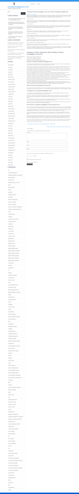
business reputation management (15, 206)
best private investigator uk (43, 119)
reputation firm (11, 411)
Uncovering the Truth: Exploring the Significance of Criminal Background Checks (15, 28)
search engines (11, 431)
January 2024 (11, 140)
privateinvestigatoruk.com (18, 7)
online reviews (41, 120)
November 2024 (11, 116)
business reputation (12, 204)
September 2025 (11, 91)
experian (10, 272)
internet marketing (12, 314)
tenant (9, 480)
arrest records (11, 180)
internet (9, 309)
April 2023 (10, 162)
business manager (12, 201)
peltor (9, 382)
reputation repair (11, 421)
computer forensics (12, 221)
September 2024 (11, 120)
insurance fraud (11, 306)
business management (13, 199)
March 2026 (10, 77)
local (9, 321)
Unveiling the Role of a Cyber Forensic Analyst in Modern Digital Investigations (16, 58)
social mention (11, 472)
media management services (14, 345)
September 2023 (11, 150)
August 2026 (10, 64)
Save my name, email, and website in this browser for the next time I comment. (40, 153)
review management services (14, 423)
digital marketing (11, 245)
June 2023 (10, 157)
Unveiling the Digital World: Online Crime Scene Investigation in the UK (16, 19)
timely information (63, 120)
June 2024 (10, 128)
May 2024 (10, 130)
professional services (12, 399)
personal (10, 384)
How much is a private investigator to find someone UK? (36, 60)
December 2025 (11, 84)
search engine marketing (13, 428)
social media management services (15, 460)
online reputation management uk (15, 377)
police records (11, 394)
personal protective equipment (14, 387)
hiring (64, 119)
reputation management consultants (15, 416)
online (9, 362)
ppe (9, 397)
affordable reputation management (15, 175)
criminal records (11, 236)
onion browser (11, 360)
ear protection (11, 262)
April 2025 (10, 103)
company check (11, 214)
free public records (12, 287)
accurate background (12, 172)
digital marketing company (13, 253)
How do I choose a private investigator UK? (34, 56)
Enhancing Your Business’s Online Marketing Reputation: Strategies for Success (15, 33)
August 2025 (10, 94)
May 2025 (10, 101)
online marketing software (13, 372)
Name (28, 141)
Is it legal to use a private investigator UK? (34, 59)
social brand (10, 450)
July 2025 (10, 96)
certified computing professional (14, 209)
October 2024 (11, 118)
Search (9, 11)
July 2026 (10, 67)
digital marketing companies (14, 250)
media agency (11, 343)
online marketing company (13, 370)
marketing (10, 328)
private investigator (47, 120)
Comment (29, 132)
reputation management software (15, 419)
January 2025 (11, 111)
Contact (38, 4)
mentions (10, 358)
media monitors (11, 348)
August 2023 (10, 152)
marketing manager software (14, 341)
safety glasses (11, 426)
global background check (13, 289)
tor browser (10, 482)
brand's (9, 189)
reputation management (13, 414)
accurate (30, 119)
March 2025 (10, 106)
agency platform (11, 177)
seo (9, 436)
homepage (9, 42)
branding (10, 192)
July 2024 (10, 125)
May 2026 (10, 72)
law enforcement (29, 120)
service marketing (11, 443)
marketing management (13, 336)
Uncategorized (11, 487)
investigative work (68, 119)
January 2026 (11, 81)
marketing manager (12, 338)
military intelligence (35, 120)
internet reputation (12, 319)
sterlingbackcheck (12, 477)
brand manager (11, 187)
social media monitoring (13, 470)
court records (11, 231)
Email (28, 145)
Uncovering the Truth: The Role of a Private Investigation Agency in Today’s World (41, 123)
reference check (11, 406)
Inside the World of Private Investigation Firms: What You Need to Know (58, 126)
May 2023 (10, 159)
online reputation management (14, 375)
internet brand (11, 311)
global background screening (14, 292)
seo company (11, 438)
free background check (13, 284)
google (9, 294)
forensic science (11, 280)
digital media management (13, 258)
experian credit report (12, 275)
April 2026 (10, 74)
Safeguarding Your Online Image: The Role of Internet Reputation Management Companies (16, 23)
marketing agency (12, 331)
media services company (13, 350)
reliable (51, 120)
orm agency (10, 380)
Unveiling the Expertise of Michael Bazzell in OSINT (15, 37)
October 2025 (11, 89)
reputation (54, 120)
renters (9, 409)
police (9, 392)
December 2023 (11, 142)
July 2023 (10, 155)
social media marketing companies (15, 467)
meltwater (10, 353)
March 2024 (10, 135)
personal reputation (12, 389)
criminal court (11, 233)
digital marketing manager (13, 255)
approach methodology (35, 119)
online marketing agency (13, 367)
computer (10, 216)
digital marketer (11, 243)
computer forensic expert (13, 219)
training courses (35, 121)
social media (10, 455)
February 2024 (11, 138)
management (11, 323)
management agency (12, 326)
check (9, 211)
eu (8, 270)
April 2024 (10, 133)
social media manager (12, 463)
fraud (9, 282)
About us (33, 4)
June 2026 (10, 69)
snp (9, 448)
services (10, 445)
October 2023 (11, 147)
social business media (12, 453)
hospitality (10, 304)
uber (9, 484)
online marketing (11, 365)
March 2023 (10, 164)
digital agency (11, 238)
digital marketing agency (13, 248)
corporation (10, 228)
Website (28, 148)
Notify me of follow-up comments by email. (34, 159)
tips (66, 120)
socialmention (11, 475)
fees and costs (54, 119)
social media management (13, 458)
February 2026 (11, 79)
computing (10, 223)
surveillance (58, 120)
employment (10, 267)
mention (10, 355)
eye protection (11, 277)
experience (50, 119)
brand (9, 184)
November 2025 (11, 86)
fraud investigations (60, 119)
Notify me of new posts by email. (32, 162)
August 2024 (10, 123)
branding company (12, 194)
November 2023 (11, 145)
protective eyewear (12, 404)
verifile (9, 489)
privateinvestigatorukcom (12, 53)
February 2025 (11, 108)
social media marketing (13, 465)
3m (9, 170)
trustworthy (39, 121)
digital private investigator (13, 260)
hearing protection (12, 299)
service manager (11, 441)
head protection (11, 297)
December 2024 (11, 113)
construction (10, 226)
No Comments (34, 14)
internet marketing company (14, 316)
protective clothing (12, 402)
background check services (13, 182)
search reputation (11, 433)
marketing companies (12, 333)
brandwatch (10, 197)
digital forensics (11, 241)
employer (10, 265)
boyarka (9, 49)
